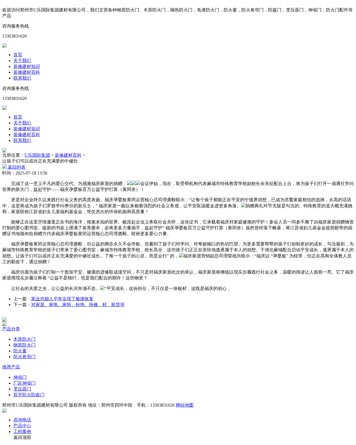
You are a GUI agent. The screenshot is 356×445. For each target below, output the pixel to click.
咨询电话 (22, 419)
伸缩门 (20, 377)
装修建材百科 (26, 72)
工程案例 (22, 431)
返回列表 (16, 167)
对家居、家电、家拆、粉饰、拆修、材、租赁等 (78, 304)
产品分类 (11, 328)
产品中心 (22, 425)
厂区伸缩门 (24, 383)
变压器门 (22, 389)
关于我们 (22, 60)
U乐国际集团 (37, 155)
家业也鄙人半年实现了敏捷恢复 (62, 298)
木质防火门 (24, 339)
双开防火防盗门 (28, 394)
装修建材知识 (26, 66)
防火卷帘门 (24, 356)
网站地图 (185, 405)
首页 (17, 54)
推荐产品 (11, 367)
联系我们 (22, 78)
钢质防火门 (24, 345)
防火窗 (20, 350)
